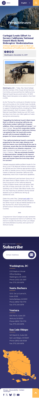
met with (26, 199)
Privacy (5, 390)
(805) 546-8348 (21, 341)
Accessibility (13, 390)
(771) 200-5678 (18, 282)
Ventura (14, 310)
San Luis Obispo (18, 329)
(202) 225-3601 (20, 280)
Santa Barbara (18, 288)
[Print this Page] (10, 52)
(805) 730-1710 (20, 302)
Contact (21, 390)
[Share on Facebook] (5, 52)
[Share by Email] (13, 52)
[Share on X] (8, 52)
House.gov (6, 391)
